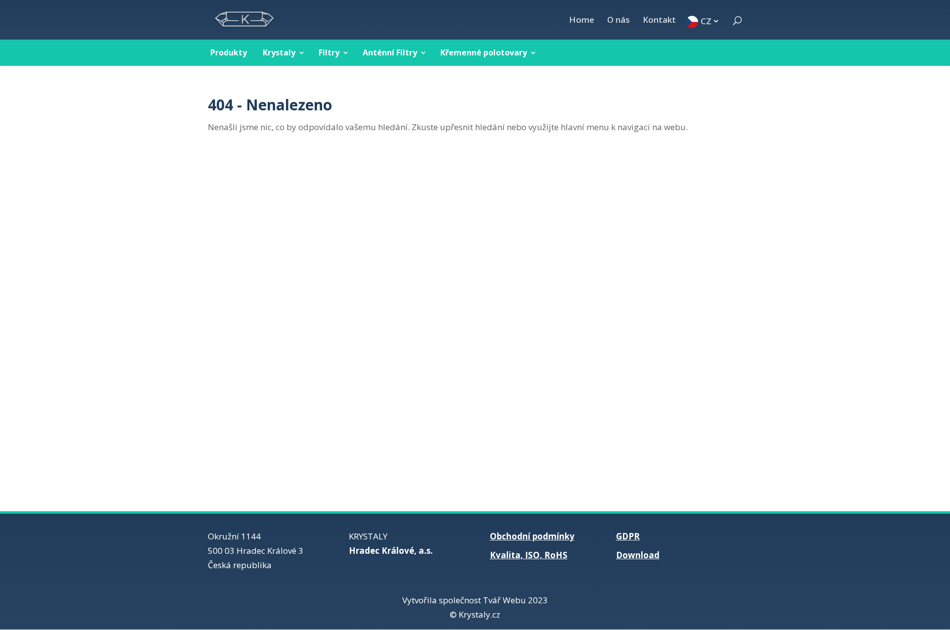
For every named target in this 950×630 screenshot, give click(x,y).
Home (581, 20)
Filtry (329, 52)
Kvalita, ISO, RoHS (529, 555)
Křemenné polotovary (483, 52)
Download (638, 555)
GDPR (628, 536)
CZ (706, 20)
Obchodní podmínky (532, 536)
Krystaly (279, 52)
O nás (618, 20)
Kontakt (659, 20)
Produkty (228, 52)
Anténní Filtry (390, 52)
